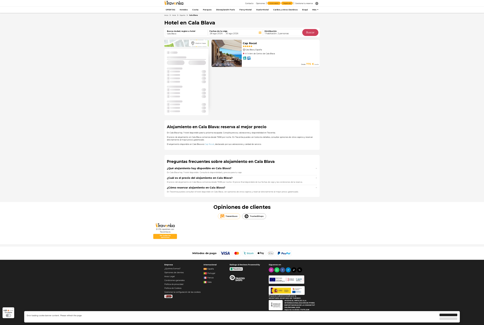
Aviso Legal (169, 276)
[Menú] (12, 308)
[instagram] (271, 269)
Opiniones (260, 3)
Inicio (166, 15)
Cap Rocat (209, 144)
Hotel (174, 15)
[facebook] (283, 269)
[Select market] (317, 3)
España (182, 15)
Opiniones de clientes (174, 272)
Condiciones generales (174, 280)
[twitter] (300, 269)
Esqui (305, 9)
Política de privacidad (173, 284)
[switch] (8, 315)
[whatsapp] (277, 269)
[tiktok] (294, 269)
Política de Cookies (172, 288)
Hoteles (184, 9)
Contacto (249, 3)
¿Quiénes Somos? (172, 268)
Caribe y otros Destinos (285, 9)
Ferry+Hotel (245, 9)
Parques (207, 9)
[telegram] (288, 269)
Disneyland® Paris (225, 9)
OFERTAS (170, 9)
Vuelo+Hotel (262, 9)
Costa (195, 9)
